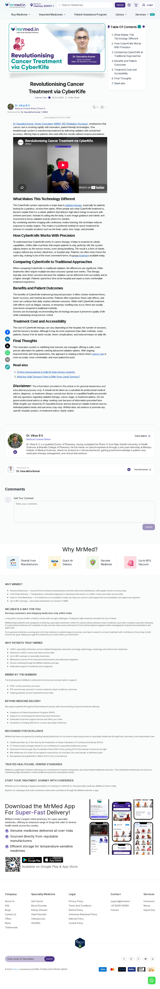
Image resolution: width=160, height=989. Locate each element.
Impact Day (149, 910)
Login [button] (150, 5)
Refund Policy (76, 910)
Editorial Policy (76, 918)
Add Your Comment (24, 498)
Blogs (8, 910)
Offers (8, 918)
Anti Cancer (37, 901)
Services (140, 14)
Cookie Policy (76, 923)
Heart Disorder (38, 914)
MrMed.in (16, 969)
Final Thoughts (122, 78)
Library (120, 14)
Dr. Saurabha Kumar (30, 112)
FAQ (7, 905)
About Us (9, 901)
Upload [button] (120, 5)
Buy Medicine (19, 14)
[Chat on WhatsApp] (151, 980)
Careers (115, 910)
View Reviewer (141, 469)
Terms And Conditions (80, 905)
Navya (147, 905)
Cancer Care (41, 97)
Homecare (149, 901)
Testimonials (11, 927)
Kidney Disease (39, 910)
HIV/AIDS (35, 923)
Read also (119, 83)
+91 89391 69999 (120, 905)
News (8, 923)
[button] (129, 5)
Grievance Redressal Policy (83, 914)
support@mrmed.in (120, 901)
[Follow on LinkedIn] (15, 452)
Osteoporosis (38, 918)
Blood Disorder (39, 905)
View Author (141, 436)
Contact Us (10, 914)
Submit (49, 959)
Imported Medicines (51, 14)
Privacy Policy (76, 901)
